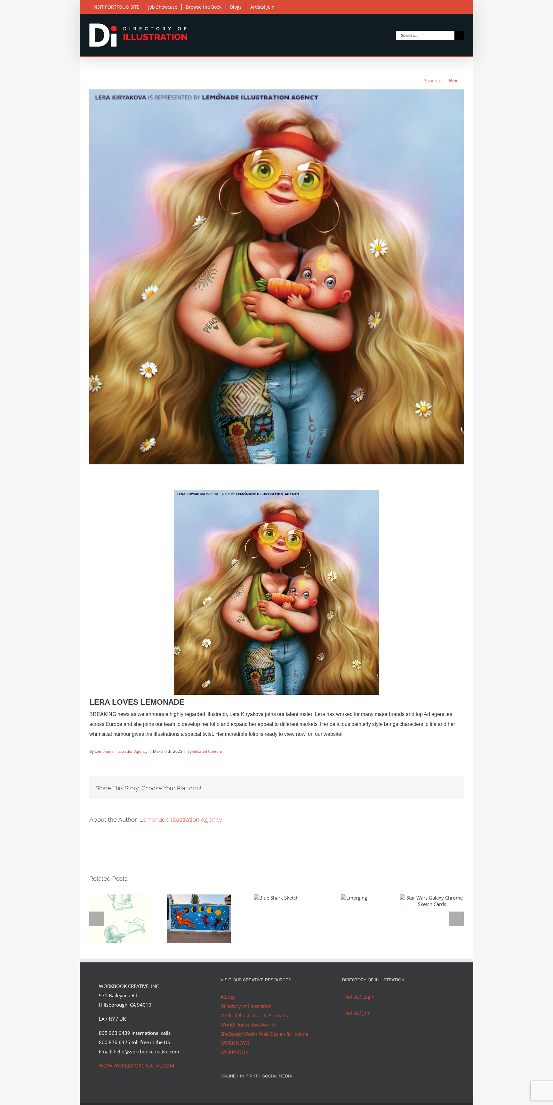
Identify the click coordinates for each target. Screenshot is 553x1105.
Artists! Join (358, 1012)
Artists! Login (360, 996)
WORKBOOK (234, 1052)
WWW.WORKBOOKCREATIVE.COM (136, 1065)
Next (454, 80)
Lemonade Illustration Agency (121, 751)
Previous (433, 80)
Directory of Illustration (246, 1006)
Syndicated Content (205, 751)
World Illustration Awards (248, 1024)
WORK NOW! (234, 1043)
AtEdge (228, 996)
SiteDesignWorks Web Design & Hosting (264, 1034)
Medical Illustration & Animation (255, 1015)
